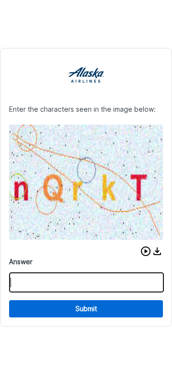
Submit (86, 308)
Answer (20, 261)
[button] (145, 251)
